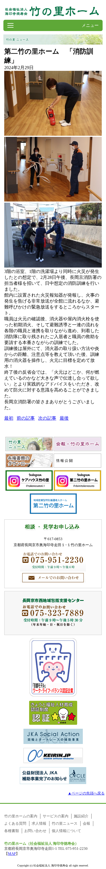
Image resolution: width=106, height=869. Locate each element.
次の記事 (47, 418)
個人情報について (66, 831)
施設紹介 (81, 816)
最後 (64, 418)
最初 (8, 418)
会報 (86, 823)
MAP (12, 854)
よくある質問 (15, 823)
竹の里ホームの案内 (20, 816)
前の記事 (26, 418)
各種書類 (11, 831)
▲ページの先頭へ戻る (86, 793)
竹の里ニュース (64, 823)
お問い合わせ (35, 831)
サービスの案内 (55, 816)
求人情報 (39, 823)
